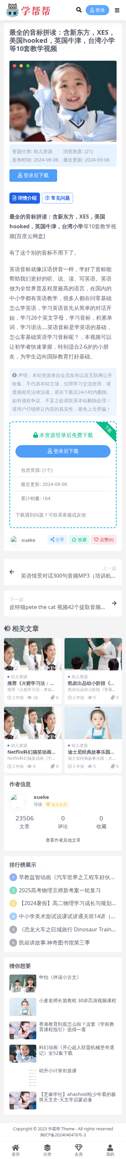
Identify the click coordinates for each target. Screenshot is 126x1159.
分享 (59, 539)
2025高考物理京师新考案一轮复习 (60, 890)
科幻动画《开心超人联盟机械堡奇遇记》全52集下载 (76, 1050)
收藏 (82, 539)
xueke (28, 540)
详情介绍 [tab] (27, 198)
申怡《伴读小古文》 (60, 977)
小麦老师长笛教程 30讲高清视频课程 (77, 1000)
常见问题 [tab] (60, 198)
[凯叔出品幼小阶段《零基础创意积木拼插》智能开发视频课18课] (93, 654)
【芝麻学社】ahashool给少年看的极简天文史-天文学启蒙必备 (77, 1097)
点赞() (107, 539)
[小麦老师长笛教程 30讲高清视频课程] (22, 1007)
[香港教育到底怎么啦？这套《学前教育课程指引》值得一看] (22, 1030)
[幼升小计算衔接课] (22, 1077)
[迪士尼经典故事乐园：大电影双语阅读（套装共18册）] (93, 723)
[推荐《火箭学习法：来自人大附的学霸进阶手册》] (33, 654)
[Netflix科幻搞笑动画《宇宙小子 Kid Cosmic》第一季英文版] (33, 723)
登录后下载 (36, 175)
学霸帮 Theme (61, 1129)
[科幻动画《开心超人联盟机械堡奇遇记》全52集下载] (22, 1054)
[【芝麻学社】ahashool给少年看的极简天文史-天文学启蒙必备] (22, 1100)
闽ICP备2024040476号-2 (63, 1135)
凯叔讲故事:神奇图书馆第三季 (54, 942)
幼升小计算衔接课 (58, 1070)
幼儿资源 (43, 151)
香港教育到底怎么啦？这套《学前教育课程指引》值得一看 (76, 1027)
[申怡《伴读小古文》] (22, 983)
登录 (100, 10)
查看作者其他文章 (63, 840)
